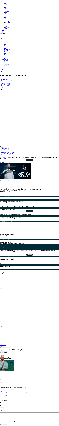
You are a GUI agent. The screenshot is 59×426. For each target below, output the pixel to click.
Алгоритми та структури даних (8, 27)
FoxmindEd (5, 158)
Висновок (2, 156)
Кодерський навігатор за (7, 43)
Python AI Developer (7, 11)
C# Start (6, 6)
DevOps (4, 58)
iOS (5, 14)
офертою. (12, 408)
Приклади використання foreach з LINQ (5, 84)
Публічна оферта (7, 397)
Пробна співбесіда (4, 63)
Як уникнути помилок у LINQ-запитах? (3, 351)
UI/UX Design (6, 19)
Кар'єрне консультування (29, 392)
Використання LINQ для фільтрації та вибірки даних (6, 149)
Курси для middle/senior (6, 24)
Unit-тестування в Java (6, 68)
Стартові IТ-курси (2, 392)
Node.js (4, 54)
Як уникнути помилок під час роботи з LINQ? (6, 86)
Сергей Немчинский (11, 362)
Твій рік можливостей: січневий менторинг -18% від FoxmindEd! (6, 385)
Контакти (3, 32)
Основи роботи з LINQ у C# (4, 147)
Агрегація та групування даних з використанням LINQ (7, 153)
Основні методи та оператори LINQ (5, 148)
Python (5, 17)
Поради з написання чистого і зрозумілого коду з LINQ (7, 87)
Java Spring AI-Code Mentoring (7, 49)
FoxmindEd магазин (5, 393)
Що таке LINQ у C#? (2, 346)
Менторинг (5, 392)
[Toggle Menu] (1, 1)
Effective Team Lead (7, 26)
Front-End (5, 53)
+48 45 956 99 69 (5, 395)
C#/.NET (6, 13)
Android (6, 12)
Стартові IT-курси (5, 3)
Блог (2, 31)
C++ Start (5, 48)
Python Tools (6, 7)
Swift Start (6, 8)
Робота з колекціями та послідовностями (5, 83)
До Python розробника (7, 22)
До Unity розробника (7, 23)
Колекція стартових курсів (7, 4)
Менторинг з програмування (7, 9)
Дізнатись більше (2, 162)
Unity (5, 18)
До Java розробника (7, 21)
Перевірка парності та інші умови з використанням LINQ (7, 151)
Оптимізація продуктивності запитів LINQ (5, 154)
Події (0, 393)
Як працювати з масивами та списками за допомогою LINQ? (7, 152)
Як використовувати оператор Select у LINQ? (6, 81)
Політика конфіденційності (3, 397)
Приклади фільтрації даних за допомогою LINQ (6, 82)
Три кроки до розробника (14, 392)
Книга (3, 30)
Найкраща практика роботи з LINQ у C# (5, 85)
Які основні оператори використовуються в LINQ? (4, 347)
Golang (5, 16)
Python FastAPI (6, 28)
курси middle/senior (12, 192)
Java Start (5, 44)
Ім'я (0, 402)
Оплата (2, 393)
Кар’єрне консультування (6, 29)
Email (0, 405)
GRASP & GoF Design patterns (8, 25)
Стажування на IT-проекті (9, 392)
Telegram (1, 391)
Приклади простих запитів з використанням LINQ (6, 80)
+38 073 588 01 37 (2, 395)
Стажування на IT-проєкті (6, 20)
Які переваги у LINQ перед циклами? (3, 352)
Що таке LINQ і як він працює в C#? (5, 79)
